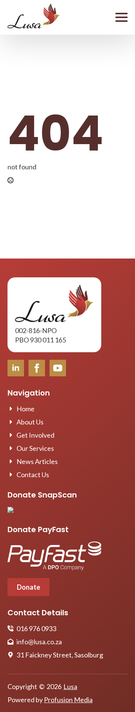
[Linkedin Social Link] (16, 368)
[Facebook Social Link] (36, 368)
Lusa (70, 686)
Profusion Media (68, 699)
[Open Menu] (122, 17)
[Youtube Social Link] (58, 368)
